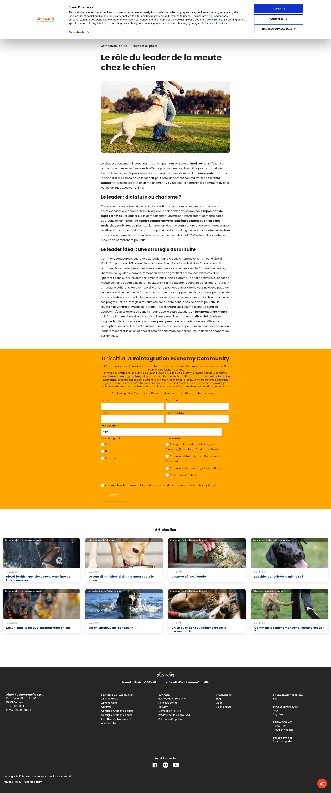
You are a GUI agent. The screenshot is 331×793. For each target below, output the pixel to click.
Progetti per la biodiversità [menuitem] (174, 715)
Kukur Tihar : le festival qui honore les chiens (38, 628)
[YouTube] (176, 767)
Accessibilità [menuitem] (108, 723)
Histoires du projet (145, 46)
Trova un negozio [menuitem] (283, 730)
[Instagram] (165, 767)
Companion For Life (114, 46)
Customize (276, 18)
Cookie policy (213, 19)
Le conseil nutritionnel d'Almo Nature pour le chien (121, 578)
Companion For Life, (13, 540)
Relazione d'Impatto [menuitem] (170, 719)
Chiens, (102, 591)
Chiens (110, 540)
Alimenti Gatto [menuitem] (109, 698)
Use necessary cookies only (278, 28)
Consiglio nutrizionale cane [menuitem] (117, 715)
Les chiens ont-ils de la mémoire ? (278, 577)
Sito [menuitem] (275, 698)
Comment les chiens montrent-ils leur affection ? (289, 629)
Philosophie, (92, 591)
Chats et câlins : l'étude (189, 577)
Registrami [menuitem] (279, 714)
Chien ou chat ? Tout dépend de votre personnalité (199, 629)
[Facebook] (155, 767)
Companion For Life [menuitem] (169, 711)
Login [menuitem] (276, 710)
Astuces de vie (114, 591)
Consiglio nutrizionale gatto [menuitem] (117, 711)
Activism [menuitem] (163, 707)
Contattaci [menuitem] (279, 725)
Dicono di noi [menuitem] (223, 707)
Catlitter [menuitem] (106, 707)
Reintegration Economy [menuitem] (172, 698)
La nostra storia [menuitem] (167, 702)
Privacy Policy (207, 485)
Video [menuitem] (219, 702)
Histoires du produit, (97, 540)
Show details (76, 32)
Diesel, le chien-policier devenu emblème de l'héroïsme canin (38, 578)
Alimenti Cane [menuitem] (109, 702)
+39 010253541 (15, 706)
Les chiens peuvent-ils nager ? (111, 628)
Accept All (279, 8)
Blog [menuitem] (218, 698)
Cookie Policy (33, 782)
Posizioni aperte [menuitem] (282, 741)
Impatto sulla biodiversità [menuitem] (116, 719)
